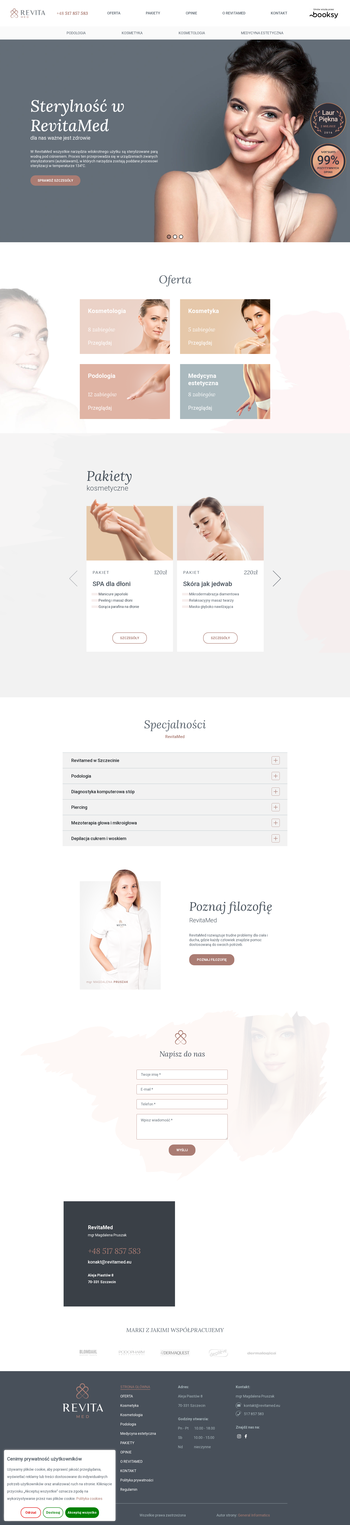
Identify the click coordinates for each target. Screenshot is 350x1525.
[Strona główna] (26, 13)
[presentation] (73, 578)
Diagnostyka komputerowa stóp (103, 791)
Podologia (81, 776)
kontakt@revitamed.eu (262, 1405)
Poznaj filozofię (212, 960)
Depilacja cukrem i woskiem (98, 838)
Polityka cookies (89, 1498)
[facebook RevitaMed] (245, 1436)
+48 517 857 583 (114, 1251)
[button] (169, 237)
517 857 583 (254, 1414)
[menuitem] (114, 13)
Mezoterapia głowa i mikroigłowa (104, 822)
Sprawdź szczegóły (55, 183)
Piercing (79, 807)
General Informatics (254, 1515)
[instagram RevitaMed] (239, 1436)
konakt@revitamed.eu (109, 1262)
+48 (72, 13)
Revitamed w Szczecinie (95, 760)
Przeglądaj (100, 343)
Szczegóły (129, 638)
